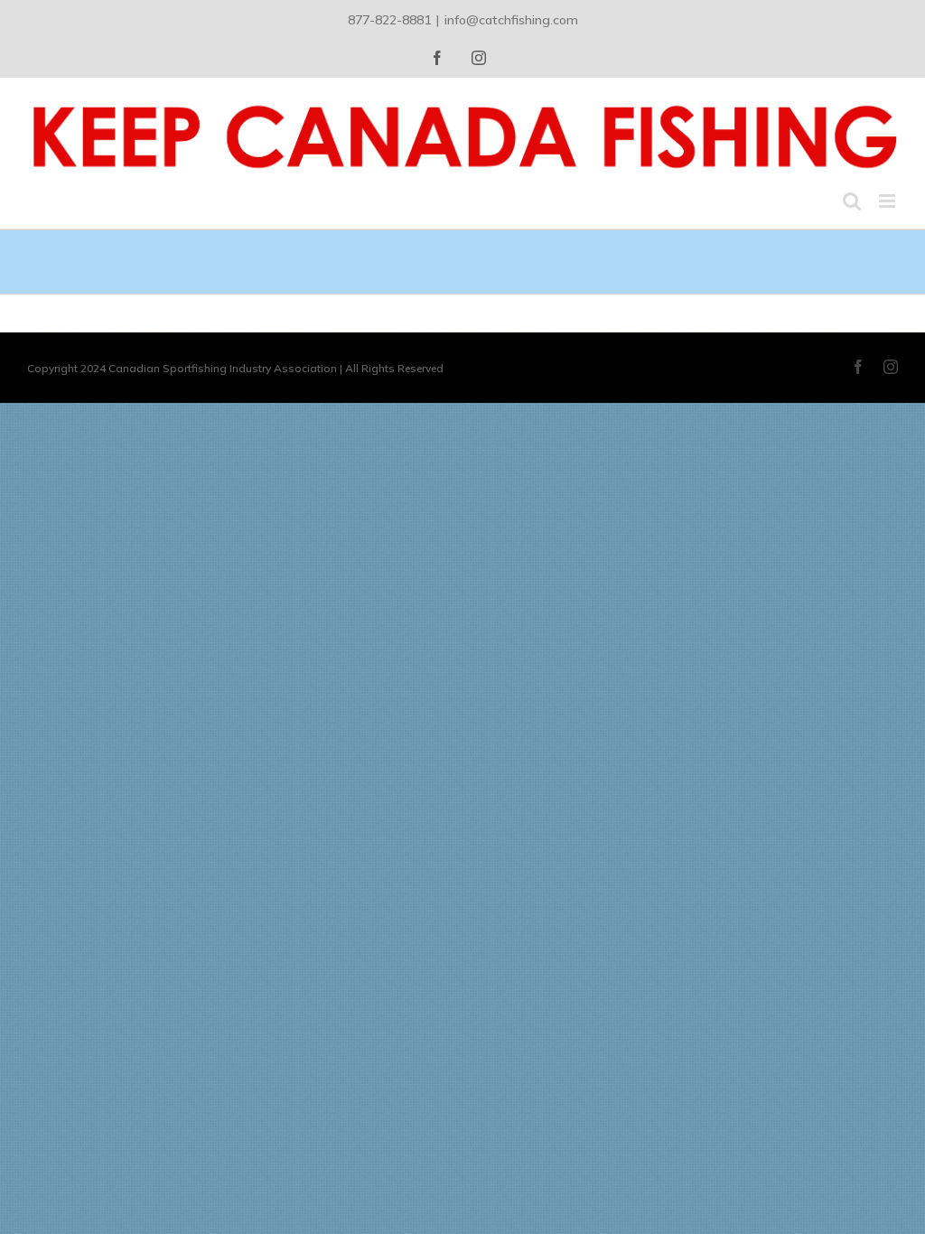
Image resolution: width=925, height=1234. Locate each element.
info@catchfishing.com (511, 20)
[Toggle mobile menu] (888, 201)
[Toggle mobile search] (852, 201)
